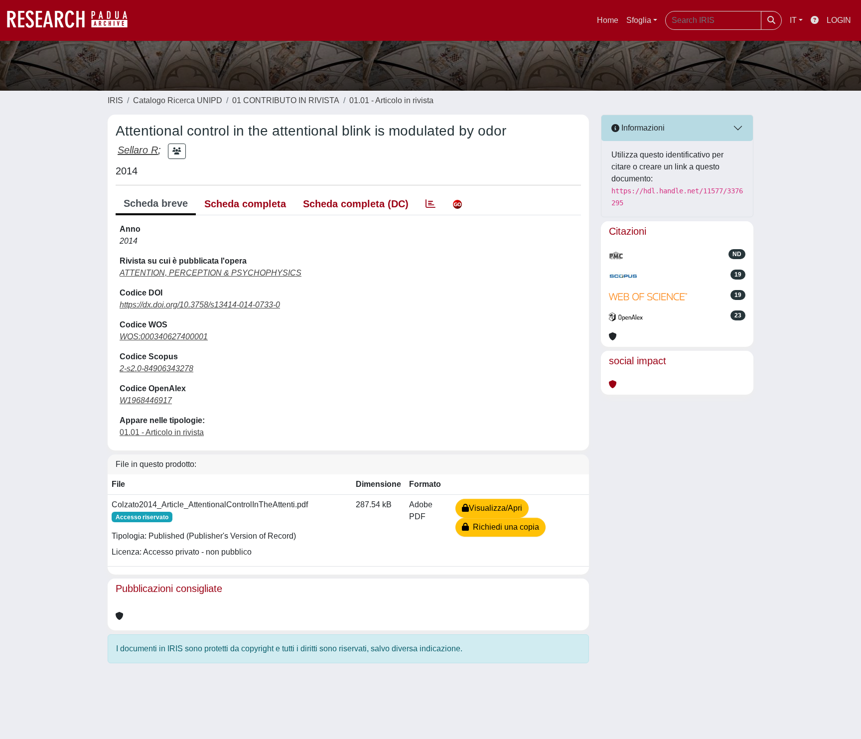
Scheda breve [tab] (156, 203)
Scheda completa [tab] (245, 203)
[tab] (430, 203)
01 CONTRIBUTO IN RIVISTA (285, 100)
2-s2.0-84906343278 (156, 368)
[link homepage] (72, 20)
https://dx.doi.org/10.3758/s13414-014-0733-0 (200, 304)
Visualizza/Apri (495, 508)
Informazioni (642, 128)
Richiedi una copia (504, 527)
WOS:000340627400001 (164, 336)
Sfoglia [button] (638, 20)
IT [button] (793, 20)
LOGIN (839, 20)
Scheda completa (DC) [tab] (356, 203)
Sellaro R (138, 150)
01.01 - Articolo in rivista (391, 100)
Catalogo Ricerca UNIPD (177, 100)
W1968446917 (146, 400)
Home (607, 20)
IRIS (115, 100)
